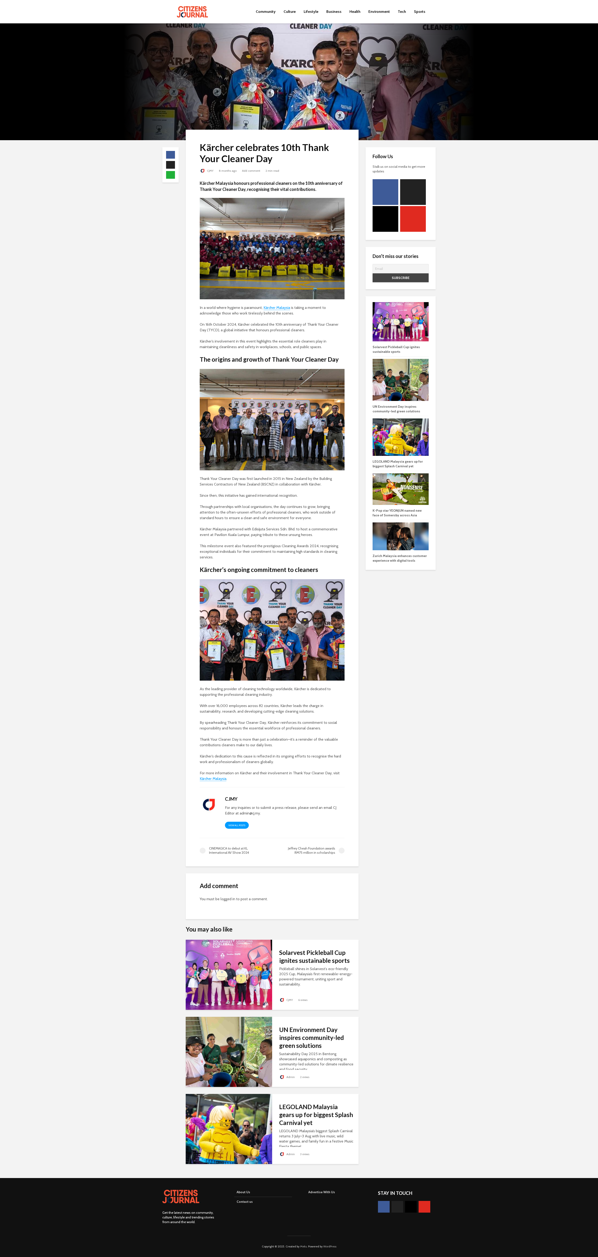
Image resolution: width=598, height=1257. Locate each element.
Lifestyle (311, 11)
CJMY (210, 170)
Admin (290, 1077)
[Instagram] (385, 219)
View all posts (236, 825)
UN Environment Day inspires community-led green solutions (311, 1037)
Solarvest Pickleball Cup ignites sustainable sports (314, 956)
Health (354, 11)
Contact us (245, 1202)
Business (334, 11)
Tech (402, 11)
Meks (303, 1246)
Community (266, 11)
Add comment (251, 170)
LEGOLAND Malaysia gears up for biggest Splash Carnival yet (316, 1114)
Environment (379, 11)
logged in (228, 899)
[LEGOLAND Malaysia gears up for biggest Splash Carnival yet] (229, 1128)
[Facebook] (385, 192)
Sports (419, 11)
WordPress (329, 1246)
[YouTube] (413, 219)
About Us (243, 1192)
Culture (290, 11)
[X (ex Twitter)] (413, 192)
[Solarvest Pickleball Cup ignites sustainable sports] (229, 974)
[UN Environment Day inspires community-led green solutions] (229, 1051)
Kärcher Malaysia (276, 307)
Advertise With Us (321, 1192)
